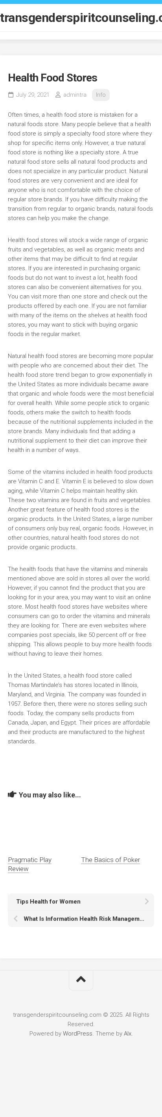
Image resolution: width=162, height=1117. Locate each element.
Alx (127, 1033)
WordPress (77, 1033)
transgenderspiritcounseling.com (81, 17)
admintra (75, 94)
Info (101, 94)
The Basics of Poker (110, 860)
